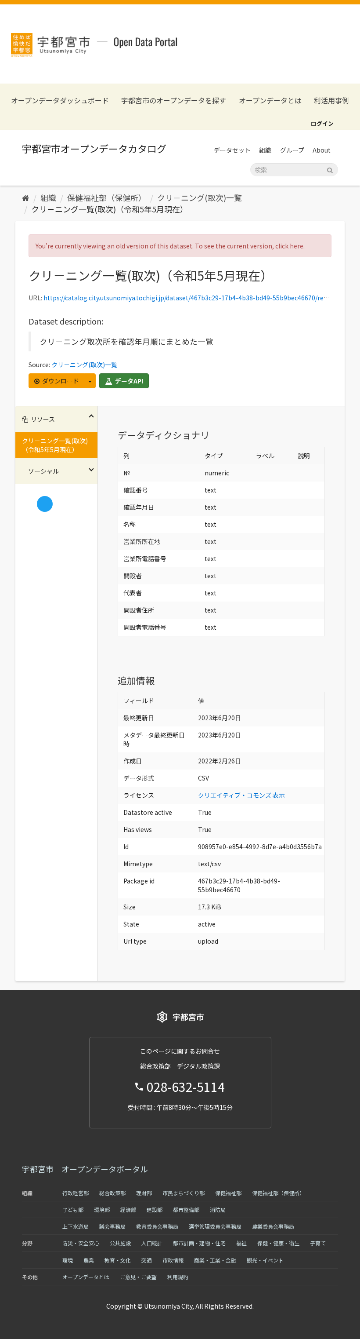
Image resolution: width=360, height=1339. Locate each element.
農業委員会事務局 (273, 1226)
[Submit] (330, 169)
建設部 (154, 1209)
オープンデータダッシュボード (60, 100)
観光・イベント (265, 1260)
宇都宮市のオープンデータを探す (173, 100)
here (296, 245)
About (322, 150)
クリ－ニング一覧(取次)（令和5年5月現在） (109, 209)
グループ (292, 150)
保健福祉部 (228, 1193)
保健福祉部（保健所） (106, 197)
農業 (88, 1260)
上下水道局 (75, 1226)
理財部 (144, 1193)
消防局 (218, 1209)
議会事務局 (112, 1226)
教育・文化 (117, 1260)
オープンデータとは (270, 100)
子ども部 (72, 1209)
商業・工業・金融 (215, 1260)
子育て (318, 1243)
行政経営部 (75, 1193)
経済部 (128, 1209)
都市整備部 (186, 1209)
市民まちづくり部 (183, 1193)
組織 (265, 150)
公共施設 (120, 1243)
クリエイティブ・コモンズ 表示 (241, 795)
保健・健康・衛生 (278, 1243)
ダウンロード (60, 380)
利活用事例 (331, 100)
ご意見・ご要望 (138, 1277)
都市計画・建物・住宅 (199, 1243)
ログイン (322, 123)
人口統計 (151, 1243)
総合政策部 (112, 1193)
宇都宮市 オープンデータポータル (85, 1169)
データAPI (128, 380)
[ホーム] (25, 197)
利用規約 (177, 1277)
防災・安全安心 (80, 1243)
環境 (67, 1260)
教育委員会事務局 (157, 1226)
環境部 (102, 1209)
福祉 (241, 1243)
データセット (232, 150)
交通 (146, 1260)
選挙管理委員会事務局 (215, 1226)
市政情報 (173, 1260)
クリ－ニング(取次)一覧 (199, 197)
